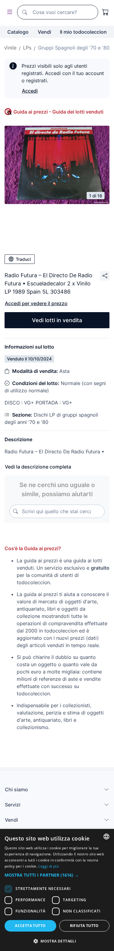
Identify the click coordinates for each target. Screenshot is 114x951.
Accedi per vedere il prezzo (36, 303)
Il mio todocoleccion (83, 32)
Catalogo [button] (18, 32)
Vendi (44, 32)
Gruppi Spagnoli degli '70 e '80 (73, 48)
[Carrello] (105, 12)
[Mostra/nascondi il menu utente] (8, 12)
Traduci (23, 259)
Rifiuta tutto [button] (84, 925)
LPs (27, 48)
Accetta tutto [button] (30, 925)
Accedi (30, 91)
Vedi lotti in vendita (57, 320)
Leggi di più (48, 866)
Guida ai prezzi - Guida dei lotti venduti (58, 112)
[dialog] (57, 890)
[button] (57, 875)
